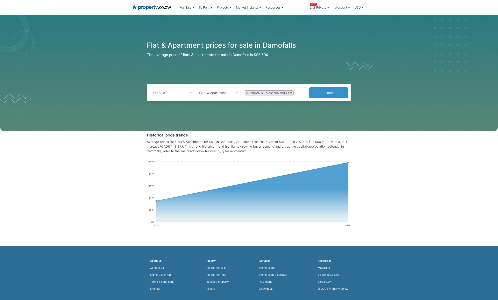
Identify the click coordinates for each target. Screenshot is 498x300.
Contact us (157, 267)
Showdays (266, 288)
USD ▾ (358, 7)
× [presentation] (247, 93)
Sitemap (155, 288)
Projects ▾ (224, 7)
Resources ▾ (274, 7)
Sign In (154, 274)
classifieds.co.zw (328, 274)
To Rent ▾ (205, 7)
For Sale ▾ (187, 7)
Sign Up (166, 274)
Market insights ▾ (248, 7)
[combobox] (275, 93)
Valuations (265, 281)
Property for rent (215, 274)
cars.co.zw (324, 281)
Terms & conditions (162, 281)
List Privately (319, 6)
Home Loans (267, 267)
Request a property (217, 281)
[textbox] (298, 92)
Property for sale (215, 267)
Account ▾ (342, 7)
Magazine (324, 267)
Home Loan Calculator (273, 274)
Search (329, 93)
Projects (210, 288)
